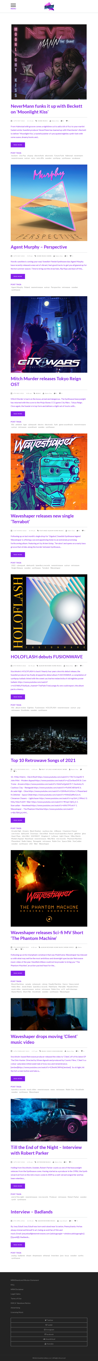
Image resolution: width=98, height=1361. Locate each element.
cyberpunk (32, 424)
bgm (25, 424)
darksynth (30, 565)
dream (28, 1255)
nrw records (61, 839)
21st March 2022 (20, 530)
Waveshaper (55, 568)
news (53, 1089)
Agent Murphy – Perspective (39, 246)
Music (45, 121)
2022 (13, 565)
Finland (27, 287)
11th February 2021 (21, 1051)
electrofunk (39, 155)
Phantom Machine (74, 839)
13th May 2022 (19, 121)
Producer (53, 1197)
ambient (19, 424)
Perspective (56, 287)
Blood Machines (17, 984)
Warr (36, 844)
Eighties (30, 708)
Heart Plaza (15, 836)
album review (21, 708)
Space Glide (66, 841)
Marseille (62, 987)
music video (16, 989)
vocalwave (76, 158)
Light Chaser (64, 836)
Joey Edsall (63, 1221)
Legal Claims (16, 1294)
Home (40, 121)
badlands (21, 1255)
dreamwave (37, 1255)
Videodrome (57, 1051)
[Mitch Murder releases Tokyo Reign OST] (49, 334)
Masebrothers (72, 987)
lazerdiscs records (43, 565)
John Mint (26, 836)
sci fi (63, 989)
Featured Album (46, 530)
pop (78, 708)
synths (80, 1255)
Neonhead (29, 839)
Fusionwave (40, 708)
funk (56, 424)
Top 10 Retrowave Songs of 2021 (43, 760)
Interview (41, 1162)
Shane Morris (16, 992)
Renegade (37, 841)
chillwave (57, 831)
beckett (14, 155)
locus (67, 1255)
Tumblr (50, 1325)
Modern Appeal (17, 839)
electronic (49, 155)
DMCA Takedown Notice (20, 1303)
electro (41, 424)
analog (14, 1255)
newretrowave (17, 158)
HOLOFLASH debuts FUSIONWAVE (47, 656)
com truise (15, 833)
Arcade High (16, 831)
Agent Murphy (17, 287)
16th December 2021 (21, 769)
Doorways (34, 833)
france (65, 984)
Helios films (15, 987)
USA (31, 844)
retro (33, 158)
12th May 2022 (19, 256)
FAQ (12, 1285)
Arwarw (25, 831)
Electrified (44, 833)
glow (84, 833)
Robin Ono (55, 121)
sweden (48, 158)
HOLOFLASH (51, 708)
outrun (27, 158)
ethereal (46, 1255)
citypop (30, 155)
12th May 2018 (19, 1162)
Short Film (27, 992)
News (49, 256)
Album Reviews (45, 665)
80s (12, 424)
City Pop (22, 155)
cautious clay (47, 831)
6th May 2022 (18, 393)
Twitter (50, 1320)
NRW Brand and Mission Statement (25, 1280)
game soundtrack (66, 424)
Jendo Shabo (27, 987)
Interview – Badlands (32, 1211)
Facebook (50, 1334)
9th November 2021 (21, 947)
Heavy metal (74, 984)
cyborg (44, 984)
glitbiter (77, 833)
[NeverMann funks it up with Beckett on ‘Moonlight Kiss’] (49, 62)
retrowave (66, 287)
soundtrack (32, 427)
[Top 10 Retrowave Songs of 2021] (49, 735)
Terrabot (45, 568)
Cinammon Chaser (70, 831)
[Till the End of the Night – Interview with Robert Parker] (49, 1120)
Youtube (49, 1344)
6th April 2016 (19, 1221)
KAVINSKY (35, 836)
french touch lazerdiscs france (61, 833)
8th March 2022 (19, 665)
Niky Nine (51, 839)
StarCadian (77, 841)
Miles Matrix (76, 836)
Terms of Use (16, 1298)
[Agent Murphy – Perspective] (49, 203)
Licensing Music (17, 1312)
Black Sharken (35, 831)
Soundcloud (50, 1339)
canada (28, 984)
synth (13, 1199)
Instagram (50, 1329)
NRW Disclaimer (17, 1289)
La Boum (54, 836)
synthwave (66, 158)
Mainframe (53, 987)
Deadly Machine (55, 984)
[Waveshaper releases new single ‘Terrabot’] (49, 471)
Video (71, 947)
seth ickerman (71, 989)
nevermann (78, 155)
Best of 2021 (46, 769)
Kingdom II (45, 836)
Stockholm (25, 710)
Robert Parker (73, 1197)
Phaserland (15, 841)
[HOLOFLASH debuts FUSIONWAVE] (49, 612)
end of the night (17, 1197)
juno (62, 1255)
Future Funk (59, 155)
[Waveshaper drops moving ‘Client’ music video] (49, 1014)
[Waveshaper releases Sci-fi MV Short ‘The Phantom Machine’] (49, 888)
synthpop (56, 158)
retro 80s (40, 158)
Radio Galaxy (27, 841)
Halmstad (69, 155)
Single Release (17, 568)
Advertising (15, 1308)
